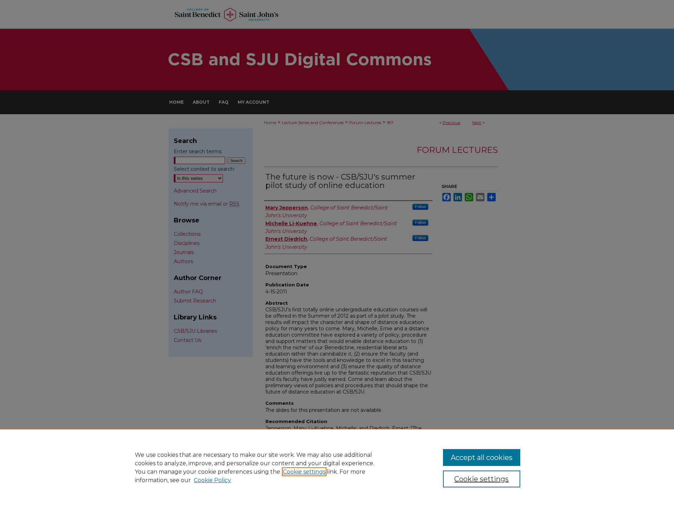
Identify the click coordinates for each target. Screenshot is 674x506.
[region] (337, 467)
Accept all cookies (482, 457)
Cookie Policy (212, 480)
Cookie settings (304, 471)
